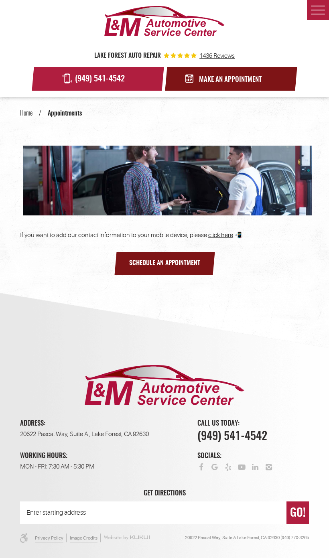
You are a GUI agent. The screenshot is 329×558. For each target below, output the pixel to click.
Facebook (201, 467)
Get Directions (165, 493)
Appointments (65, 113)
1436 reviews (217, 56)
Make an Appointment (230, 80)
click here (220, 235)
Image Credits (83, 538)
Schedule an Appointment (164, 263)
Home (26, 113)
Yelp (228, 467)
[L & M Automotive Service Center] (164, 21)
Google (215, 467)
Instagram (269, 467)
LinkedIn (255, 467)
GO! (297, 513)
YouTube (242, 467)
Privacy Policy (49, 538)
